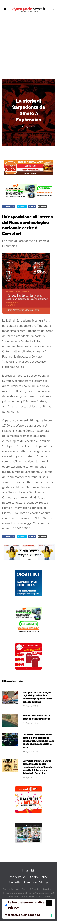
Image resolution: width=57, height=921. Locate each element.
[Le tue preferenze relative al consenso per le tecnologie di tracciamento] (52, 916)
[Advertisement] (28, 43)
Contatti (14, 882)
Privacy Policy (17, 877)
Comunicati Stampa (36, 882)
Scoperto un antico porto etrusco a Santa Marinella (36, 717)
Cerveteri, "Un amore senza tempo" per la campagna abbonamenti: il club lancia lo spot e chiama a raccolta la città (38, 740)
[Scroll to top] (49, 903)
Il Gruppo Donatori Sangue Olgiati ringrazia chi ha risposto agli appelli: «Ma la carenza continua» (37, 697)
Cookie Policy (39, 877)
